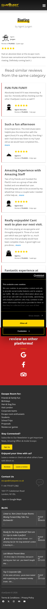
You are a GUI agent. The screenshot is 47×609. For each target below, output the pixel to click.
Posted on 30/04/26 (41, 518)
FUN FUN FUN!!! (16, 88)
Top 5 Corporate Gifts (12, 572)
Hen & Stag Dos (8, 404)
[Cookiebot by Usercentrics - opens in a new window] (33, 276)
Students (5, 417)
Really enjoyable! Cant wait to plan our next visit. (24, 222)
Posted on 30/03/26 (41, 538)
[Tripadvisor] (19, 601)
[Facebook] (3, 601)
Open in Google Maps (11, 499)
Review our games (9, 427)
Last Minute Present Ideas (14, 553)
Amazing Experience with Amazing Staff (23, 172)
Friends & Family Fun (10, 398)
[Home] (10, 5)
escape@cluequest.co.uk (12, 480)
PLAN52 (12, 43)
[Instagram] (14, 601)
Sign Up (7, 447)
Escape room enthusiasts (12, 414)
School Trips (7, 420)
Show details (34, 316)
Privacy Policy (28, 597)
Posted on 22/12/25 (41, 558)
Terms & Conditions (10, 597)
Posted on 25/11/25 (41, 576)
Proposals (6, 423)
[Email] (24, 601)
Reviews (7, 467)
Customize (22, 331)
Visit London (7, 407)
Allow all (23, 323)
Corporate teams (9, 411)
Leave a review (21, 467)
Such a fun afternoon (20, 124)
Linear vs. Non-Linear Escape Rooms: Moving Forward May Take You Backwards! (18, 516)
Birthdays (5, 401)
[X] (8, 601)
